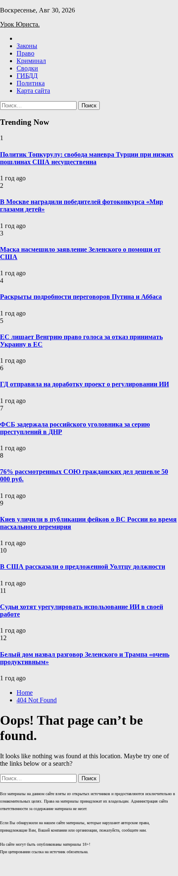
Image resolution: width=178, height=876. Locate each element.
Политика (31, 83)
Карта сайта (33, 90)
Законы (27, 45)
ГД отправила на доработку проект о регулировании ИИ (84, 384)
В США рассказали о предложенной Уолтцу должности (82, 566)
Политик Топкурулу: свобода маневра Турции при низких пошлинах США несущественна (86, 158)
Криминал (31, 60)
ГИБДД (27, 75)
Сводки (27, 68)
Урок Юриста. (20, 24)
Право (25, 53)
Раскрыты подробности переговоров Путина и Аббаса (81, 296)
